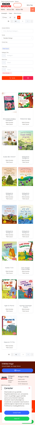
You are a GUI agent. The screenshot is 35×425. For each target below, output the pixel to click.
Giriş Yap (30, 5)
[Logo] (6, 5)
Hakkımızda (21, 379)
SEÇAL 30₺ (10, 9)
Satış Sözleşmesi (22, 381)
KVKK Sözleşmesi (23, 384)
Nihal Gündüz (9, 122)
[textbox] (17, 45)
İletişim (17, 1)
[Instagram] (31, 410)
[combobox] (17, 45)
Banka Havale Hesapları (7, 1)
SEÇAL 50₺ (19, 9)
